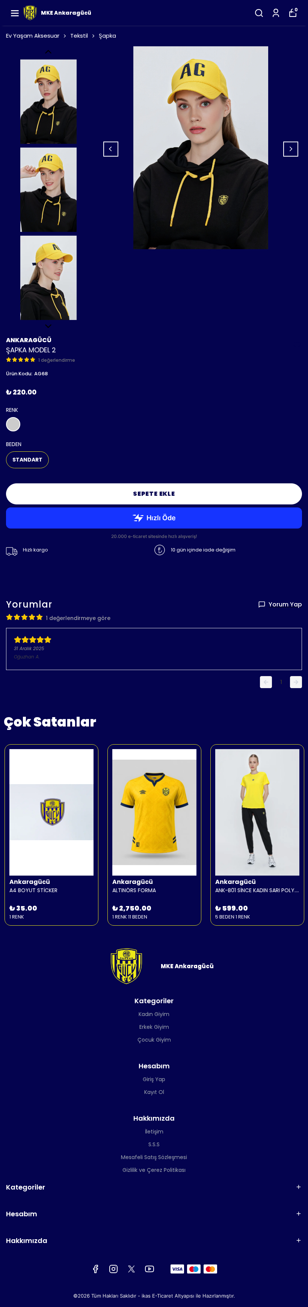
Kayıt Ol (154, 1092)
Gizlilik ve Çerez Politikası (154, 1170)
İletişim (154, 1131)
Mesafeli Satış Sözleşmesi (154, 1157)
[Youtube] (149, 1268)
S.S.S (154, 1144)
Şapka (107, 36)
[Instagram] (113, 1268)
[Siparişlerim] (276, 13)
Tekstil (79, 36)
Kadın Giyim (154, 1014)
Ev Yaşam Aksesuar (32, 36)
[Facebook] (95, 1268)
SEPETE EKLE (154, 493)
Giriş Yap (154, 1079)
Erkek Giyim (154, 1027)
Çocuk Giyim (154, 1039)
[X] (131, 1268)
